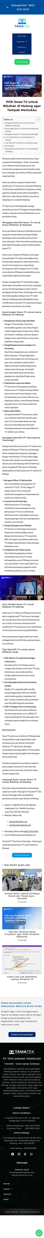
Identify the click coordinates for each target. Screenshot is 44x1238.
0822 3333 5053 (32, 1125)
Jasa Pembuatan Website (11, 1103)
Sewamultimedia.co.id (22, 1175)
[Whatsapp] (31, 1154)
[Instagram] (19, 1154)
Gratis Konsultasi (22, 855)
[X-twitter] (25, 1154)
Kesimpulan (9, 146)
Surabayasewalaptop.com (21, 1172)
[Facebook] (13, 1154)
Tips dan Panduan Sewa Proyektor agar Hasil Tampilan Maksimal (22, 934)
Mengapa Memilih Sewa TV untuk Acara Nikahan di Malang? (20, 124)
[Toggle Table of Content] (36, 119)
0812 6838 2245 (32, 1128)
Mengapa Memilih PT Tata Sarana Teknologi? (21, 134)
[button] (39, 1233)
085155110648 (30, 1148)
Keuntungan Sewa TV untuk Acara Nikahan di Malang (22, 129)
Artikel (22, 52)
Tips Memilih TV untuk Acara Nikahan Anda (21, 143)
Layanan (20, 41)
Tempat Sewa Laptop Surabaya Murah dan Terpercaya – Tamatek (22, 896)
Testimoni (22, 47)
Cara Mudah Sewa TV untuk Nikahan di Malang (19, 138)
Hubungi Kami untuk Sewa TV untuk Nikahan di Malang (21, 150)
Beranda (22, 36)
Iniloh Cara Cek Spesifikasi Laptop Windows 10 (22, 978)
